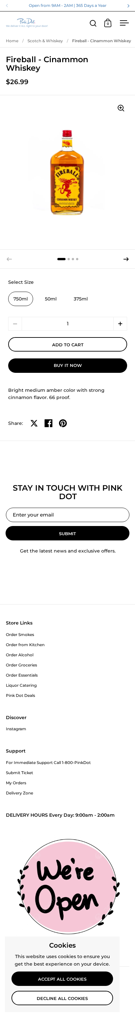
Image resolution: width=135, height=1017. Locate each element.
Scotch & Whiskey (45, 40)
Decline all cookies (62, 998)
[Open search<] (93, 23)
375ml (81, 299)
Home (12, 40)
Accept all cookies (62, 979)
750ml (20, 299)
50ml (51, 299)
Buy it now (68, 365)
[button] (126, 259)
